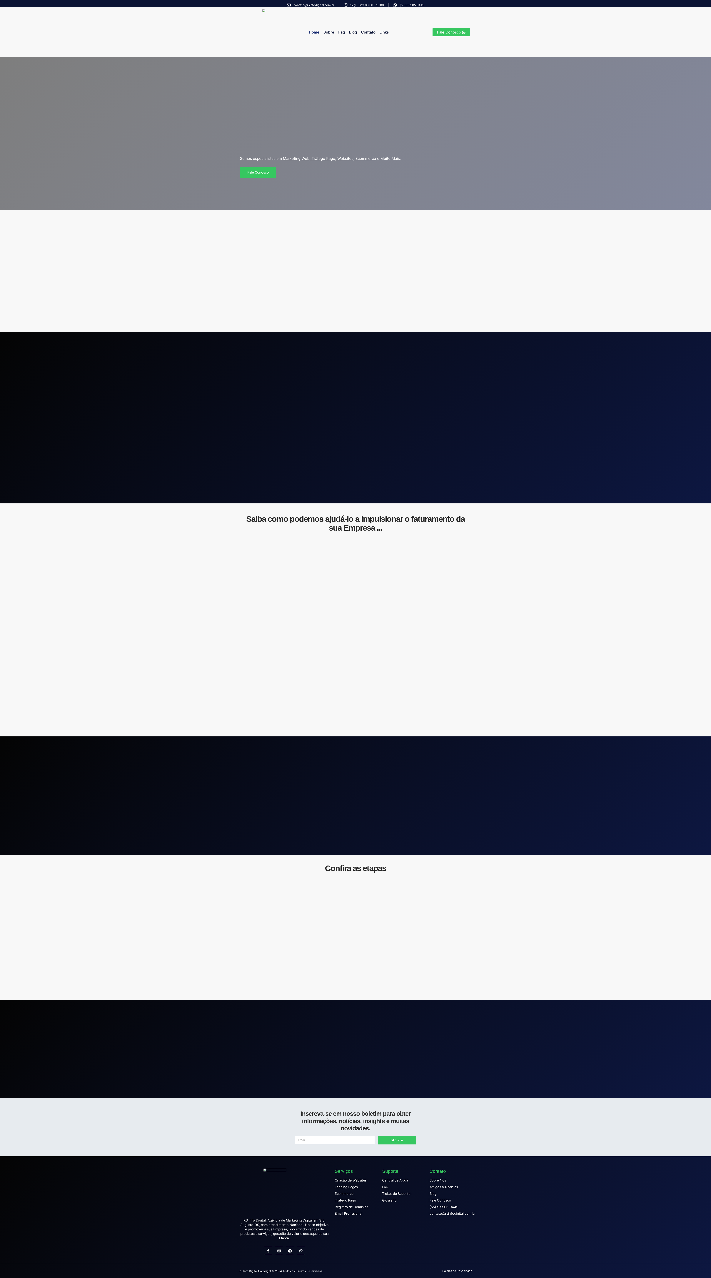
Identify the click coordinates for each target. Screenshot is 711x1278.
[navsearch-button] (424, 32)
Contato (368, 32)
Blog (353, 32)
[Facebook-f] (268, 1251)
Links (384, 32)
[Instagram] (279, 1251)
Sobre (328, 32)
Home (314, 32)
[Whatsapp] (301, 1251)
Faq (341, 32)
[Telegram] (290, 1251)
